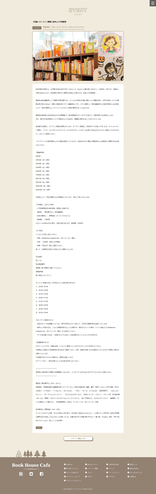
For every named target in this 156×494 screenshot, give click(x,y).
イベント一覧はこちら (78, 438)
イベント (112, 468)
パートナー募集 (92, 468)
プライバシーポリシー (73, 480)
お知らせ (69, 464)
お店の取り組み (114, 464)
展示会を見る (134, 468)
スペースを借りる (72, 472)
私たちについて (92, 464)
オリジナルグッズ (136, 472)
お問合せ (133, 476)
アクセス (112, 476)
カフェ (89, 472)
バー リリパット (114, 472)
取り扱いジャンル (72, 468)
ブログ (89, 476)
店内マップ (133, 464)
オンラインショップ (73, 476)
